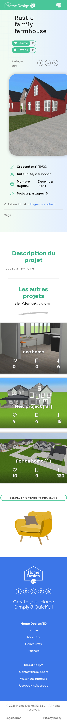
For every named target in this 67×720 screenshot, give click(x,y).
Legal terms (13, 718)
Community (33, 644)
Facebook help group (33, 685)
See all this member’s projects (34, 497)
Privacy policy (52, 718)
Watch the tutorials (33, 678)
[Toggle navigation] (58, 5)
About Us (33, 637)
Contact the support (33, 672)
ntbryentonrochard (41, 204)
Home (33, 630)
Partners (33, 651)
